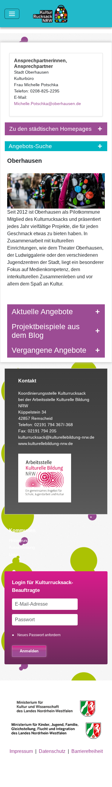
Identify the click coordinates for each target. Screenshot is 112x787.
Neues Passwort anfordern (39, 635)
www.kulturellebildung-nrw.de (45, 443)
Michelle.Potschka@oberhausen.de (47, 103)
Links (13, 554)
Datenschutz (52, 751)
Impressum (21, 751)
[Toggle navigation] (11, 14)
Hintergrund (19, 540)
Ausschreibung (22, 547)
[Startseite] (52, 14)
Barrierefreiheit (87, 751)
